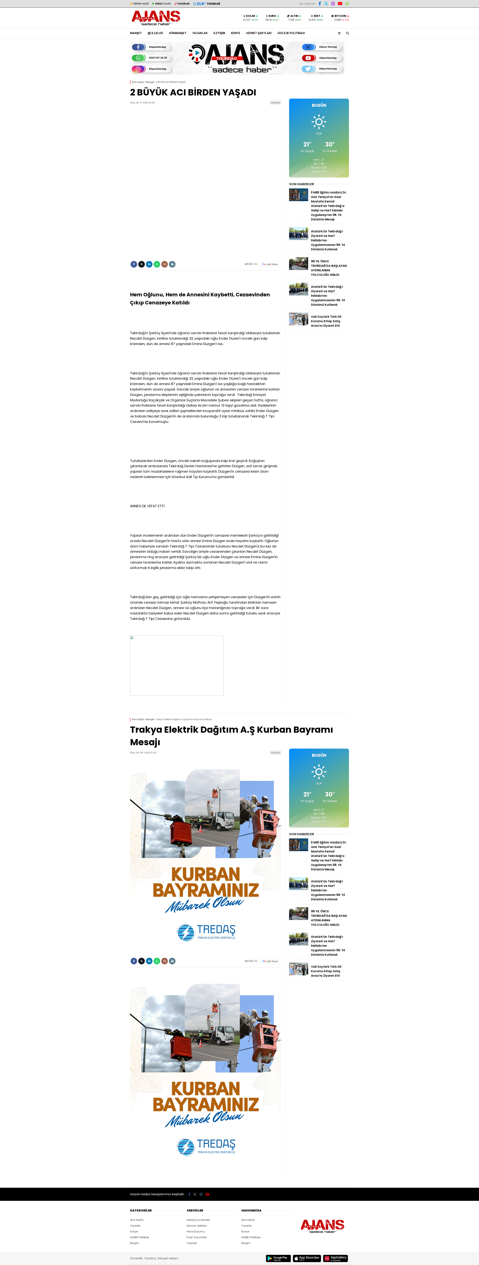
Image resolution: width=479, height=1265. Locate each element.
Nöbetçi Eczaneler (198, 1220)
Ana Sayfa (136, 1220)
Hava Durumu (196, 1231)
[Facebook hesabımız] (319, 4)
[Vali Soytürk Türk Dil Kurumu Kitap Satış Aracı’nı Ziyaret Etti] (298, 324)
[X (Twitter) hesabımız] (326, 4)
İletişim (219, 33)
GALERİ (141, 3)
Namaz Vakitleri (197, 1226)
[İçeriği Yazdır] (172, 264)
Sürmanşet (177, 33)
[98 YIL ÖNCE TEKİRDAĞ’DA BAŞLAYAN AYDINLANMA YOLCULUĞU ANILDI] (298, 269)
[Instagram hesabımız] (333, 4)
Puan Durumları (197, 1237)
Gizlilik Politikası (291, 33)
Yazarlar (200, 33)
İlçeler (157, 33)
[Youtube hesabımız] (340, 4)
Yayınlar (192, 1243)
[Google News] (270, 264)
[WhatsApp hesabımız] (347, 4)
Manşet (136, 33)
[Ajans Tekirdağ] (156, 26)
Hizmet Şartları (258, 33)
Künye (235, 33)
